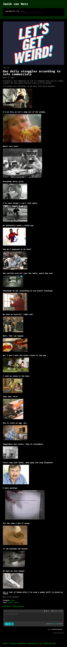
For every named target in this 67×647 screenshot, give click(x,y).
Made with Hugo (50, 643)
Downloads (22, 643)
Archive (13, 643)
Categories (32, 643)
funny (10, 602)
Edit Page (6, 606)
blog (12, 600)
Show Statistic (18, 606)
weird (16, 602)
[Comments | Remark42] (33, 622)
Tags (40, 643)
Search (5, 643)
